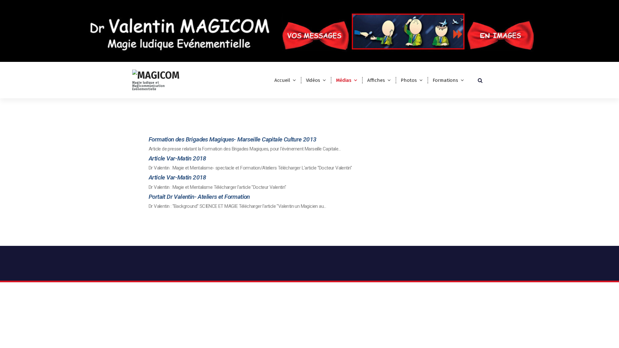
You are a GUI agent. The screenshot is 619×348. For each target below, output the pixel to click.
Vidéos (313, 80)
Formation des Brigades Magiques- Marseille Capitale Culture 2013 (233, 139)
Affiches (376, 80)
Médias (343, 80)
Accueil (282, 80)
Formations (445, 80)
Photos (409, 80)
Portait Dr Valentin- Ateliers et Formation (199, 196)
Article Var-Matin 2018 (177, 158)
